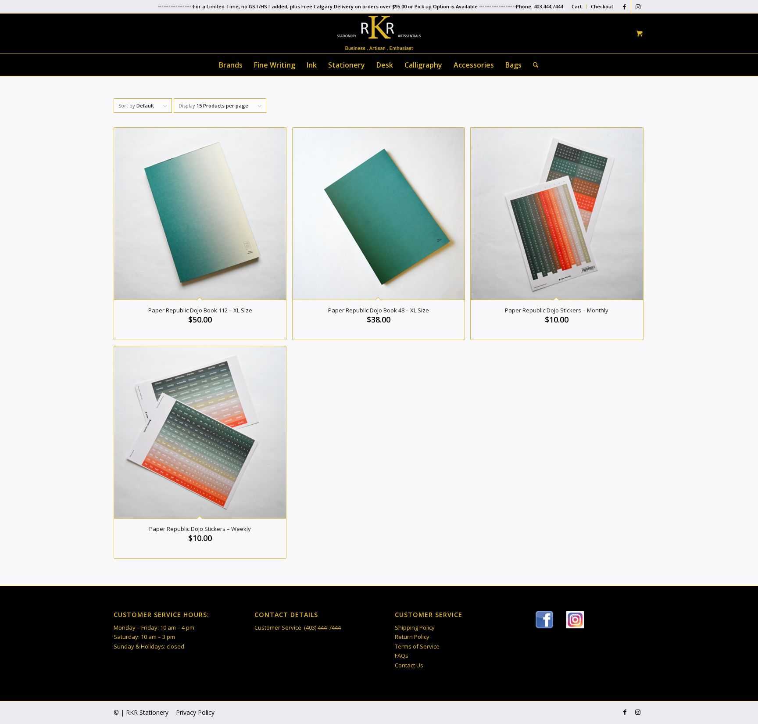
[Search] (533, 65)
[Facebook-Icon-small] (544, 619)
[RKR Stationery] (379, 33)
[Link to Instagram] (637, 6)
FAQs (401, 655)
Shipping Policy (415, 627)
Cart (577, 6)
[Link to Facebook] (624, 6)
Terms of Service (417, 646)
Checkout (602, 6)
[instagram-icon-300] (575, 619)
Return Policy (412, 637)
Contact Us (409, 665)
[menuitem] (576, 6)
